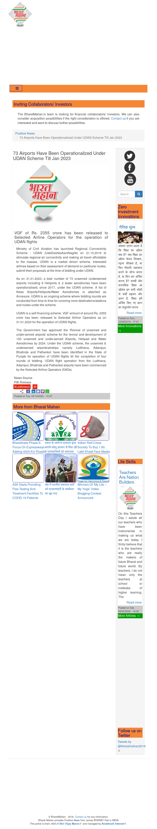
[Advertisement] (78, 57)
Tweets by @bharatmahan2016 (132, 743)
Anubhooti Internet (113, 823)
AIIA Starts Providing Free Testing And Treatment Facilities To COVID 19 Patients (27, 491)
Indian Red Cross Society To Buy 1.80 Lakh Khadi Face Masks (94, 447)
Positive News (25, 133)
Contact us (118, 118)
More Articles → (129, 615)
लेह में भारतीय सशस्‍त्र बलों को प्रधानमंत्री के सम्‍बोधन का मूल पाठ (59, 488)
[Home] (21, 15)
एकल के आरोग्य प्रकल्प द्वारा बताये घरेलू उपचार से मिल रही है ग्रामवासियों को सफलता (61, 447)
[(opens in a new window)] (28, 391)
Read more (134, 312)
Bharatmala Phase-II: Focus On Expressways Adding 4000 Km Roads (28, 447)
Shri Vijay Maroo (69, 823)
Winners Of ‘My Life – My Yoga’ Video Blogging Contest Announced (92, 491)
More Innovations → (129, 328)
